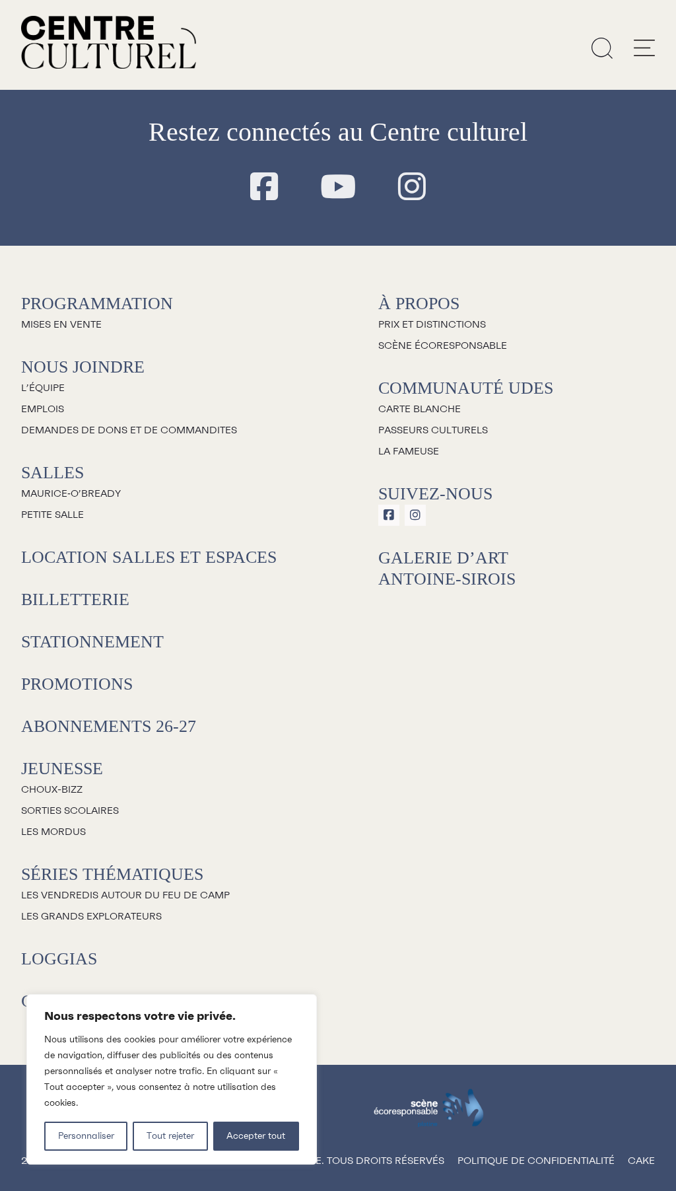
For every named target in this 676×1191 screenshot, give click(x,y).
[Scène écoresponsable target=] (429, 1114)
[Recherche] (602, 47)
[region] (171, 1079)
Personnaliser (86, 1136)
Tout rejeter (170, 1136)
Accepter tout (255, 1136)
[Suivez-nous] (264, 187)
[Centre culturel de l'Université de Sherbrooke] (108, 42)
